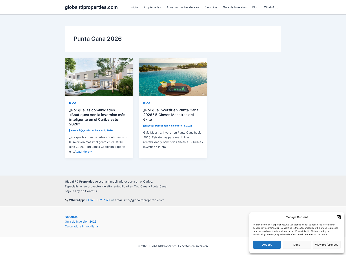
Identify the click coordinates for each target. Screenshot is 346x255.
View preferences (326, 244)
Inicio (134, 7)
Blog (255, 7)
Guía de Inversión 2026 (81, 221)
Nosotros (71, 217)
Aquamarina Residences (183, 7)
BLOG (72, 103)
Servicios (211, 7)
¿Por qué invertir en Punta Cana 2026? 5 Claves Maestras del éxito (170, 115)
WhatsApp (271, 7)
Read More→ (83, 151)
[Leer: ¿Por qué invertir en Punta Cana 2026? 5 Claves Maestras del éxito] (173, 77)
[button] (339, 217)
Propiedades (152, 7)
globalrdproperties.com (91, 7)
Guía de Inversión (235, 7)
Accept (267, 244)
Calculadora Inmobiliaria (81, 226)
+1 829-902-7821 (98, 200)
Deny (296, 244)
